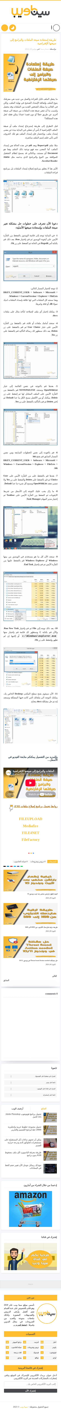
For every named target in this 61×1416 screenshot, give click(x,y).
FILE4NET (30, 833)
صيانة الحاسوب (16, 1347)
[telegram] (21, 1411)
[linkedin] (26, 1411)
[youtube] (36, 1411)
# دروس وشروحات (37, 861)
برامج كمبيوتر (17, 1342)
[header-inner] (30, 11)
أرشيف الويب (17, 1108)
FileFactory (31, 840)
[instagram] (31, 1411)
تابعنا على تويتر (50, 1082)
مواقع (37, 1358)
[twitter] (41, 1411)
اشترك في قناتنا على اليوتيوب (46, 1089)
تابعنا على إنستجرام (49, 1095)
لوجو (54, 1358)
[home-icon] (56, 27)
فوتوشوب (53, 1352)
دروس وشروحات (33, 1347)
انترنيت (36, 1342)
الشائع (43, 1108)
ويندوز (19, 1358)
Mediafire (30, 826)
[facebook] (46, 1411)
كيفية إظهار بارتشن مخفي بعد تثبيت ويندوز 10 (42, 894)
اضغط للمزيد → (20, 1325)
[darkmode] (12, 27)
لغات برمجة (17, 1352)
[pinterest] (16, 1411)
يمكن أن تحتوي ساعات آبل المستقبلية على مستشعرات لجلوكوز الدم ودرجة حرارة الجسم (22, 1143)
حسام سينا (45, 49)
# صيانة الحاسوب (21, 861)
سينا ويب (24, 1407)
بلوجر (54, 1347)
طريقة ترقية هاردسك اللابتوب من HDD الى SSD (41, 927)
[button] (51, 28)
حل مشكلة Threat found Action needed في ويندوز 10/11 (38, 960)
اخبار (54, 1342)
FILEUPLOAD (30, 819)
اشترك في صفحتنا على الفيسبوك (45, 1076)
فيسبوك (36, 1352)
